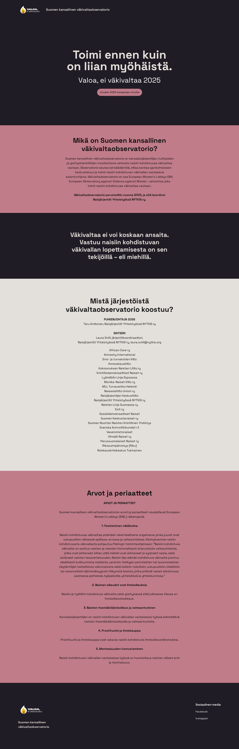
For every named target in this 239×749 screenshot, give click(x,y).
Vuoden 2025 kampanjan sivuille (119, 92)
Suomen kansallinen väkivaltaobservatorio (78, 10)
